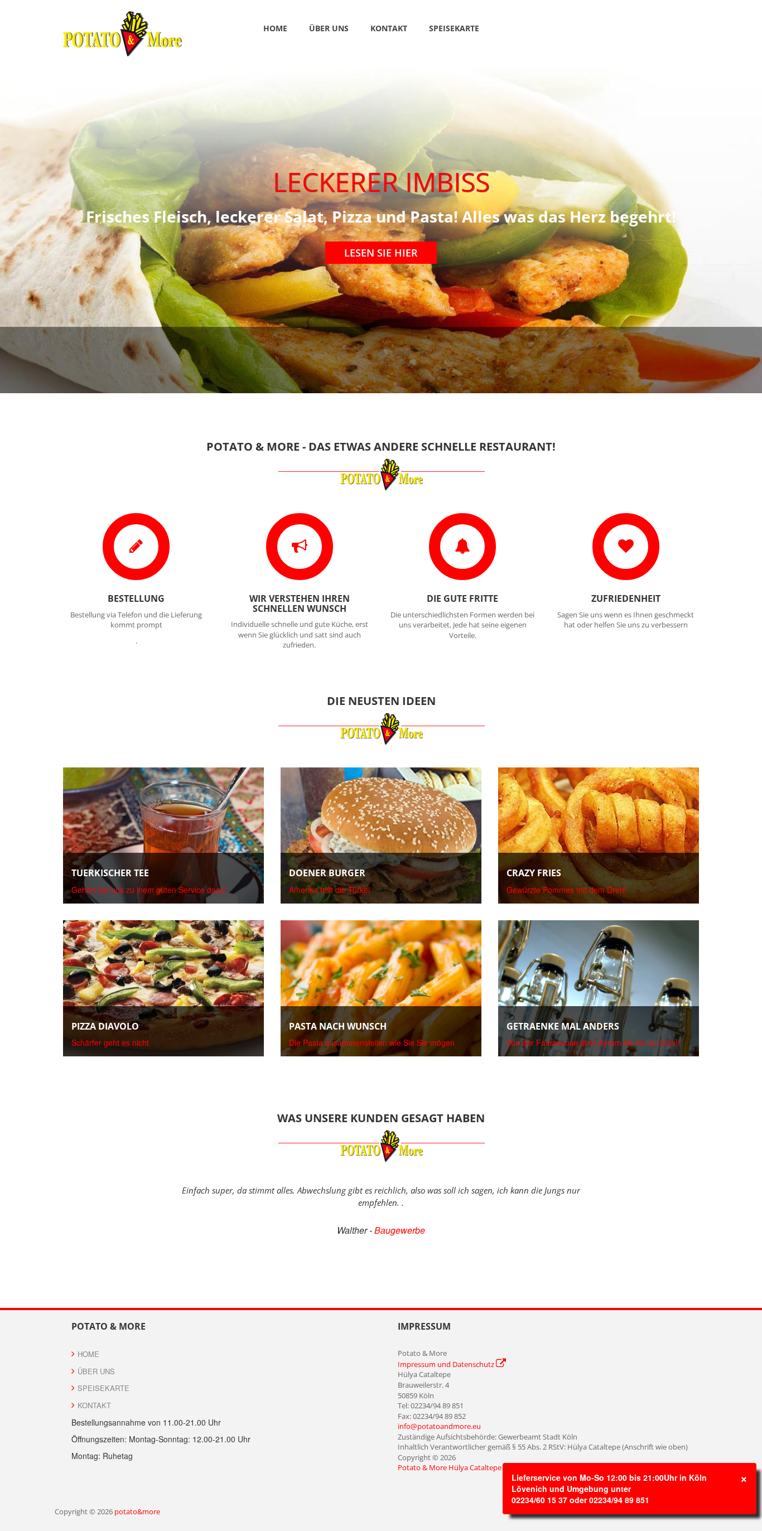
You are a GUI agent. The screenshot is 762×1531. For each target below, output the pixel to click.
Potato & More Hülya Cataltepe (449, 1467)
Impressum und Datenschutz (447, 1364)
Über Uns (96, 1371)
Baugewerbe (399, 1230)
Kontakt (388, 28)
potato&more (137, 1511)
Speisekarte (454, 28)
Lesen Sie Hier (381, 252)
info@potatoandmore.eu (439, 1426)
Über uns (329, 28)
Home (275, 28)
